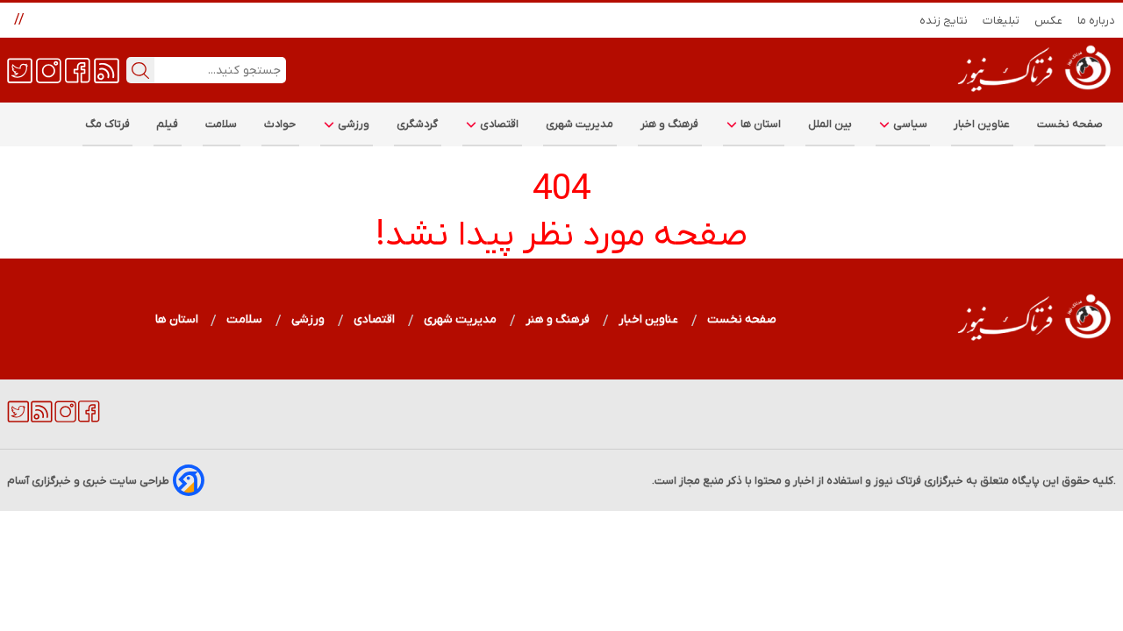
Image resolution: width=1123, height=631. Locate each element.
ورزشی (352, 124)
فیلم (167, 124)
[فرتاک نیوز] (1032, 94)
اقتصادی (498, 124)
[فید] (106, 69)
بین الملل (830, 124)
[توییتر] (19, 69)
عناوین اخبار (982, 124)
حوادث (280, 124)
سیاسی (909, 124)
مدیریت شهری (580, 124)
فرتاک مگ (107, 124)
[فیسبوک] (77, 69)
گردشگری (418, 124)
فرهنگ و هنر (669, 124)
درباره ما (1096, 20)
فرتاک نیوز (897, 480)
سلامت (221, 124)
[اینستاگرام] (48, 69)
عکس (1048, 20)
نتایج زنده (944, 20)
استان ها (760, 124)
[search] (140, 70)
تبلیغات (1001, 20)
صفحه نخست (1070, 124)
